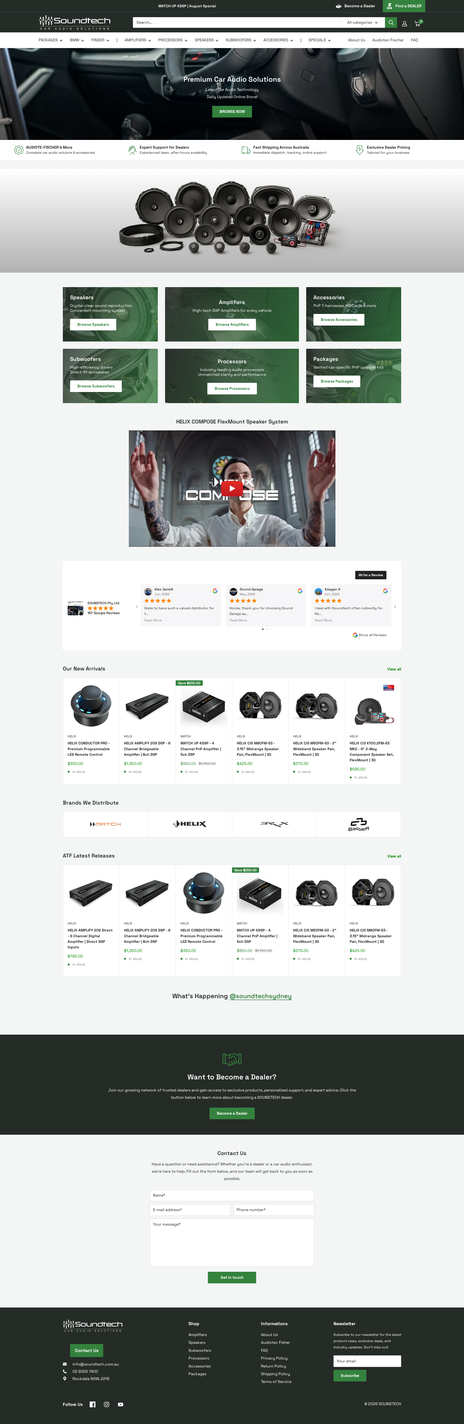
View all (394, 669)
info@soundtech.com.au (95, 1364)
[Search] (391, 22)
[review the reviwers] (215, 592)
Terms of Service (276, 1381)
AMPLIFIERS (135, 40)
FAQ (414, 40)
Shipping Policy (275, 1373)
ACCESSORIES (275, 40)
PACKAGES (48, 40)
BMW (74, 40)
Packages (197, 1373)
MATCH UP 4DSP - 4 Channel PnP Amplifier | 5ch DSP (201, 749)
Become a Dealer (359, 5)
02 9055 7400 (85, 1371)
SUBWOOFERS (238, 40)
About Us (356, 40)
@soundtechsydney (261, 996)
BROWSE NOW (232, 111)
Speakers (196, 1342)
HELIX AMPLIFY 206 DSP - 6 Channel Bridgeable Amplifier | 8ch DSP (147, 749)
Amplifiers (197, 1334)
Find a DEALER (408, 5)
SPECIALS (317, 40)
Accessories (199, 1366)
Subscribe (350, 1375)
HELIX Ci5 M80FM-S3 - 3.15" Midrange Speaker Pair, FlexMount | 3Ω (258, 749)
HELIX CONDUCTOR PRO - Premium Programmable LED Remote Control (89, 749)
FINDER (97, 40)
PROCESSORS (170, 40)
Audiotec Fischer (388, 40)
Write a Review (371, 575)
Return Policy (273, 1366)
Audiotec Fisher (275, 1342)
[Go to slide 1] (263, 629)
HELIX (72, 736)
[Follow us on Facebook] (92, 1405)
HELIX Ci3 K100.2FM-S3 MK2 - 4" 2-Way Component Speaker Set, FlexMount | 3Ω (372, 751)
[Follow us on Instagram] (106, 1405)
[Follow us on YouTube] (120, 1405)
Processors (198, 1358)
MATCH (186, 736)
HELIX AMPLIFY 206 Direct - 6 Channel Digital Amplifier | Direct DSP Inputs (90, 938)
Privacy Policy (274, 1358)
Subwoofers (199, 1350)
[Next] (401, 731)
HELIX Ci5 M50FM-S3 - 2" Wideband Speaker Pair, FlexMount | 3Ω (314, 749)
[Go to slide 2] (266, 629)
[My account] (404, 23)
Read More (153, 620)
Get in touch (232, 1277)
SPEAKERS (204, 40)
